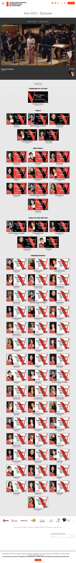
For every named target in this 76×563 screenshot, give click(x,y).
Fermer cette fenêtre (74, 553)
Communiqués (48, 527)
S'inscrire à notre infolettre (58, 533)
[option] (5, 520)
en (61, 3)
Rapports (30, 527)
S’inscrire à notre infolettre (20, 527)
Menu (3, 3)
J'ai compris (38, 560)
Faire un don (71, 3)
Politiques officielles (39, 527)
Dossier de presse (57, 527)
